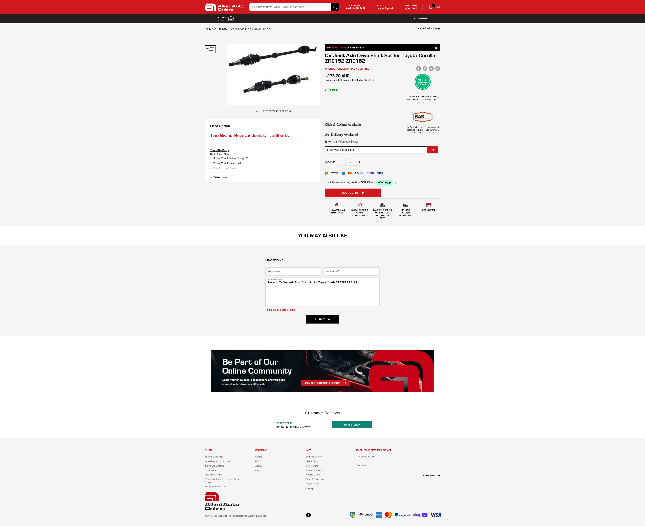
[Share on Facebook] (418, 68)
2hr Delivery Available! (341, 134)
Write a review (351, 424)
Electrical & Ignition (214, 475)
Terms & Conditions (315, 479)
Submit (320, 319)
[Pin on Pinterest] (425, 68)
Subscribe (429, 475)
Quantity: (330, 162)
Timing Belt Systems (214, 466)
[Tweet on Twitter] (431, 68)
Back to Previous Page (428, 28)
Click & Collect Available (343, 124)
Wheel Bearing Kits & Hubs (217, 461)
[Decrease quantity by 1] (341, 161)
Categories (420, 18)
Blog (257, 470)
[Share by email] (437, 68)
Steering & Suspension (215, 487)
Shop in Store (312, 466)
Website (251, 516)
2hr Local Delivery (314, 457)
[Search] (335, 7)
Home (208, 28)
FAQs (257, 461)
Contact (258, 457)
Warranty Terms (313, 475)
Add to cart (350, 192)
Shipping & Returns (314, 470)
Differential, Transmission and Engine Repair (222, 480)
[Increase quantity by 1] (359, 161)
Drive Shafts (210, 470)
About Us (259, 466)
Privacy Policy (312, 484)
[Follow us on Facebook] (308, 515)
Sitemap (309, 488)
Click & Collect (312, 461)
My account (411, 8)
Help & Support (385, 8)
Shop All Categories (214, 457)
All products (220, 28)
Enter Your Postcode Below (341, 141)
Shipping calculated (350, 80)
